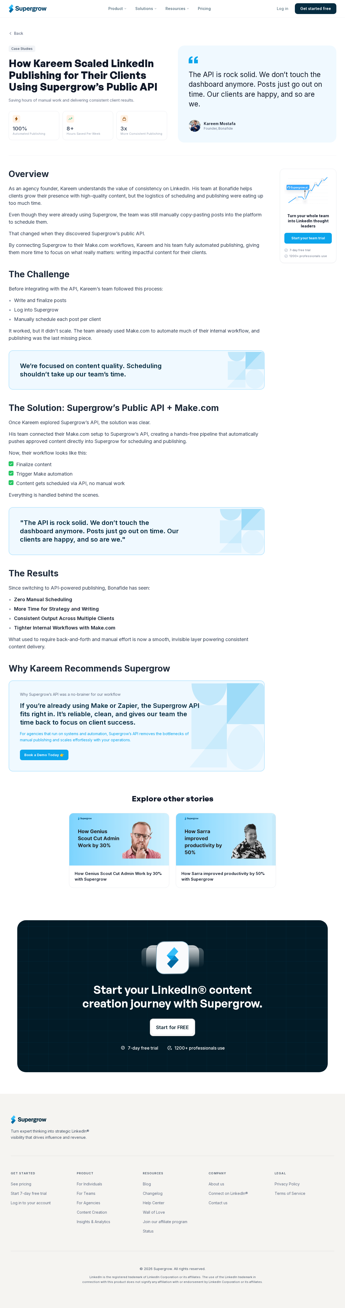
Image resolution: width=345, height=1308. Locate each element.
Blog (147, 1184)
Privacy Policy (287, 1184)
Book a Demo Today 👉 (44, 755)
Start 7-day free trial (29, 1193)
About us (216, 1184)
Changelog (153, 1193)
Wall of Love (154, 1212)
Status (148, 1231)
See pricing (21, 1184)
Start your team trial (308, 238)
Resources (175, 8)
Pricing (204, 8)
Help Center (153, 1202)
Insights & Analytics (93, 1221)
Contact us (218, 1202)
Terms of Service (290, 1193)
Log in (282, 8)
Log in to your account (31, 1202)
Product (115, 8)
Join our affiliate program (165, 1221)
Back (18, 33)
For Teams (86, 1193)
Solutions (144, 8)
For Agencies (88, 1202)
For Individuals (89, 1184)
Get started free (315, 8)
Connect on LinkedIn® (228, 1193)
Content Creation (92, 1212)
